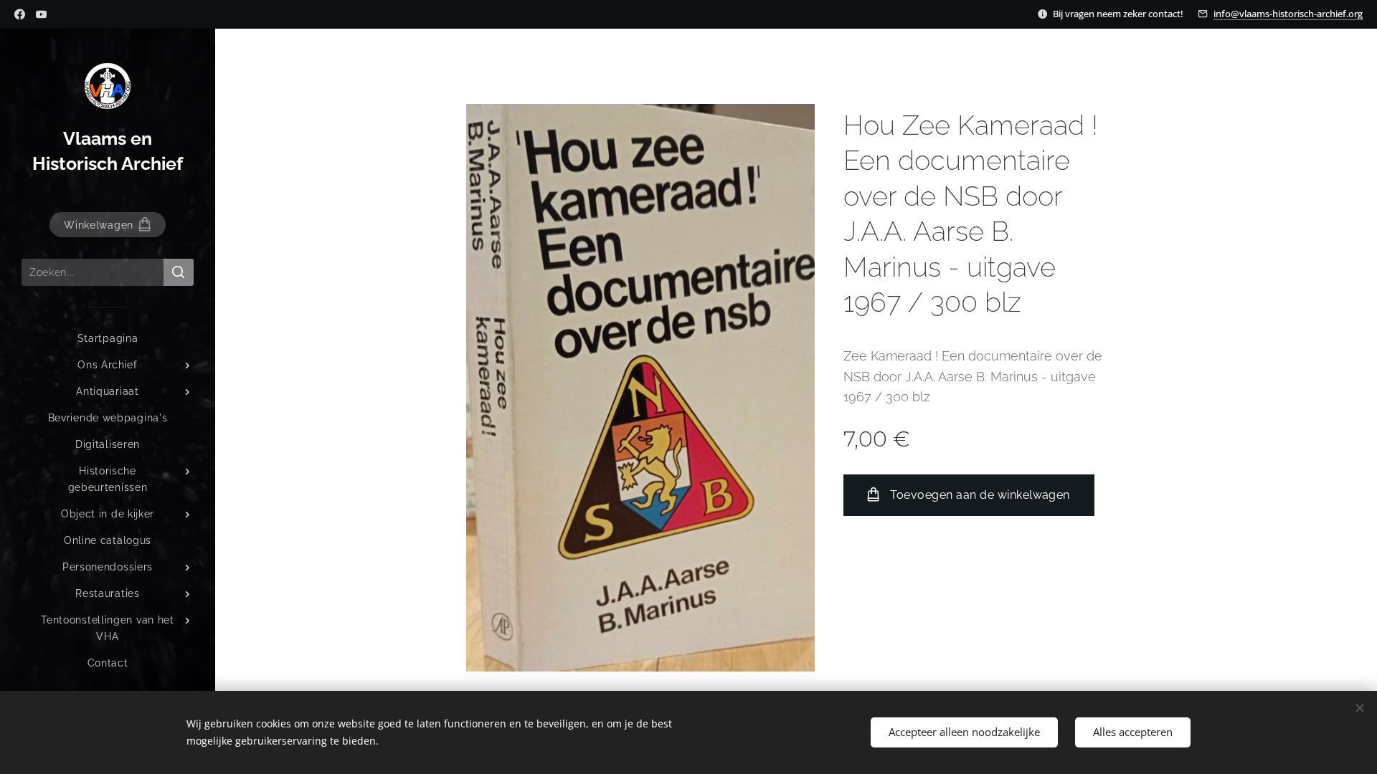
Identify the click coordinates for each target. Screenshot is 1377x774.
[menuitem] (107, 338)
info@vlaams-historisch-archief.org (1288, 13)
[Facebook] (20, 14)
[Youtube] (41, 14)
